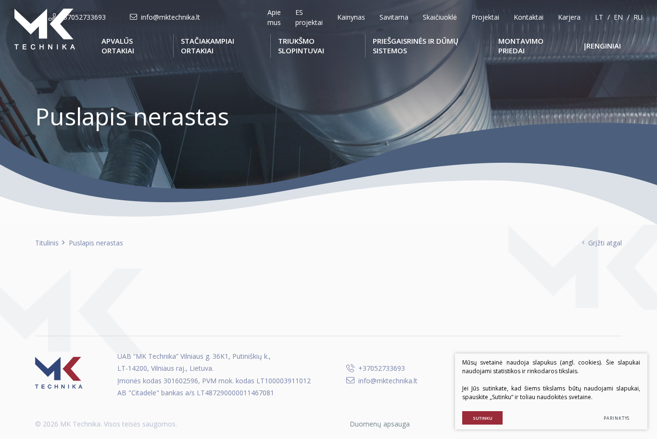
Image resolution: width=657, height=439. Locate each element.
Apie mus (274, 17)
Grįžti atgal (605, 242)
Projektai (485, 17)
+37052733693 (82, 17)
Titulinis (47, 242)
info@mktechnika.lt (170, 17)
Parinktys (617, 418)
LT (599, 17)
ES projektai (309, 17)
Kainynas (351, 17)
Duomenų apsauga (380, 423)
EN (618, 17)
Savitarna (393, 17)
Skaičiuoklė (440, 17)
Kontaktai (528, 17)
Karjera (569, 17)
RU (638, 17)
